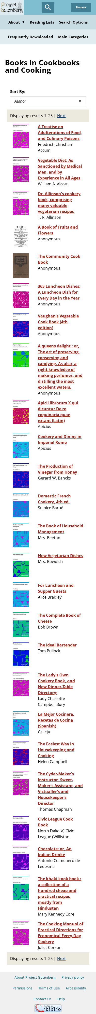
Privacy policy (73, 977)
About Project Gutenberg (35, 977)
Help (61, 999)
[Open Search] (48, 7)
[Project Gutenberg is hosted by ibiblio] (48, 1011)
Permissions (22, 988)
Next (61, 115)
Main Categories (73, 36)
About (16, 22)
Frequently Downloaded (30, 36)
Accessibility (76, 988)
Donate (81, 7)
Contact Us (42, 999)
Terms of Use (49, 988)
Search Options (73, 22)
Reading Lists (42, 22)
